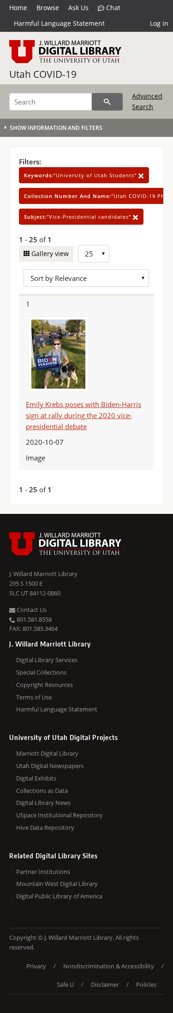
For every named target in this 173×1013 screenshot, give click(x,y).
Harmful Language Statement (59, 23)
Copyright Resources (44, 685)
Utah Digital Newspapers (50, 766)
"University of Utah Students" (81, 175)
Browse (47, 7)
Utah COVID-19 (43, 74)
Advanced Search (147, 101)
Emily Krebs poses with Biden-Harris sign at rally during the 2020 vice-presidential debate (83, 415)
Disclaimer (105, 984)
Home (18, 7)
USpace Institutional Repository (59, 815)
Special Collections (41, 672)
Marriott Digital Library (47, 753)
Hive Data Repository (45, 827)
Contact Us (31, 609)
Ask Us (78, 7)
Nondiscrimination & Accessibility (108, 966)
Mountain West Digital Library (57, 883)
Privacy (36, 966)
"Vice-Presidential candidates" (78, 216)
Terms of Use (34, 697)
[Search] (107, 102)
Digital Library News (43, 802)
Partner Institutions (43, 871)
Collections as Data (42, 790)
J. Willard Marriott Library (43, 574)
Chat (112, 7)
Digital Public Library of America (59, 896)
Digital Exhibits (36, 778)
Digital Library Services (47, 660)
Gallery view (49, 253)
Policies (146, 984)
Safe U (65, 984)
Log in (159, 23)
